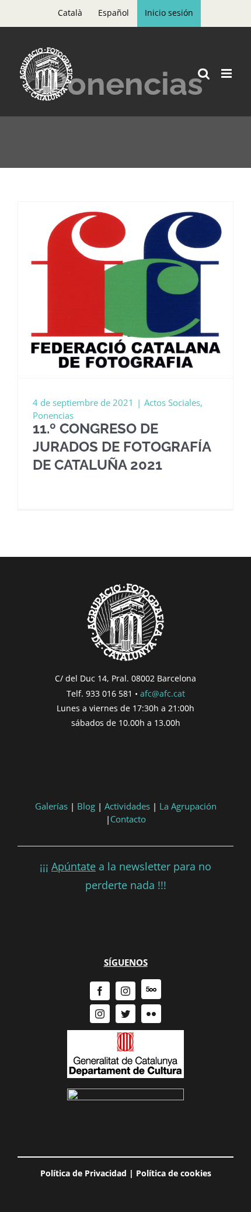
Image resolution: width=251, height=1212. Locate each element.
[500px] (151, 989)
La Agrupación (188, 806)
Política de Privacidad (83, 1173)
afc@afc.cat (162, 693)
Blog (86, 806)
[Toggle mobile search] (204, 73)
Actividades (127, 806)
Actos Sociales (172, 402)
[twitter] (125, 1013)
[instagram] (125, 991)
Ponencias (53, 415)
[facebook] (100, 991)
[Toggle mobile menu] (227, 73)
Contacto (128, 819)
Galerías (52, 806)
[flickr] (151, 1013)
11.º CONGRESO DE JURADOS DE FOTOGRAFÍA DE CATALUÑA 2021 (122, 446)
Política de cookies (173, 1173)
